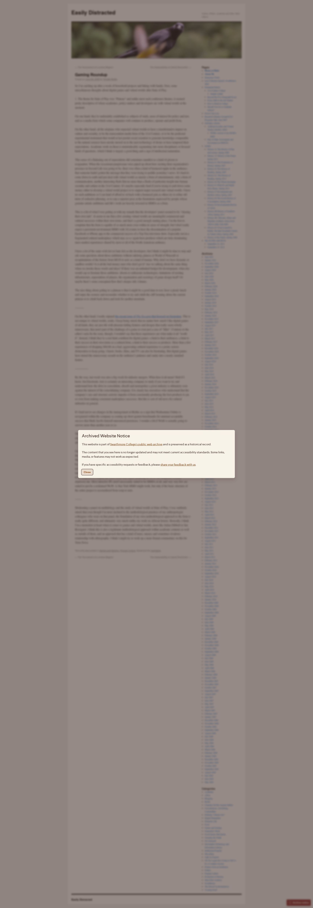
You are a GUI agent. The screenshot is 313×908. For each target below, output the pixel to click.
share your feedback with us (178, 465)
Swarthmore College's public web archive (136, 444)
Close (87, 472)
